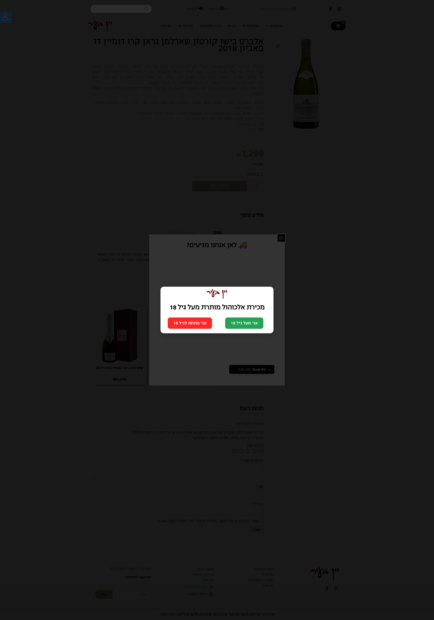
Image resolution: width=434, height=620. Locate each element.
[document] (217, 310)
